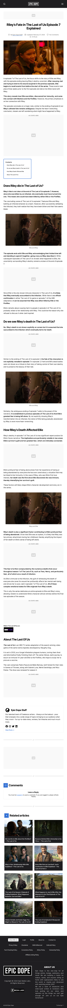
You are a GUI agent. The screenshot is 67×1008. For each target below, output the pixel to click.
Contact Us (52, 940)
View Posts (9, 730)
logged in (20, 795)
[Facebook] (6, 726)
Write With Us (13, 940)
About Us (41, 940)
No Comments (54, 35)
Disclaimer (25, 945)
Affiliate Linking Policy (32, 955)
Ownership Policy (54, 950)
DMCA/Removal (37, 945)
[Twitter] (13, 726)
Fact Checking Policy (10, 950)
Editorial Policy (50, 945)
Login (24, 940)
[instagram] (10, 726)
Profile (32, 940)
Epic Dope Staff (17, 35)
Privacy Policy (13, 945)
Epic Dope (11, 1005)
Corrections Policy (27, 950)
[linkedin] (16, 726)
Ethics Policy (41, 950)
